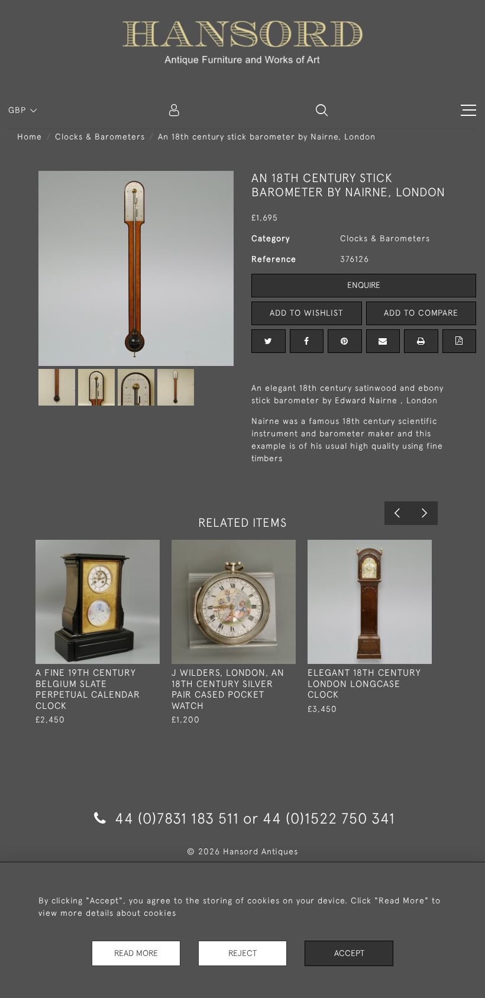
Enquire (363, 285)
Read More (136, 953)
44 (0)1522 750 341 (329, 818)
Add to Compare (421, 312)
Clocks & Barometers (100, 136)
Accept (349, 953)
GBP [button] (18, 110)
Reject (242, 953)
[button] (321, 110)
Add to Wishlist (306, 312)
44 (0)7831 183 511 (177, 818)
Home (29, 136)
